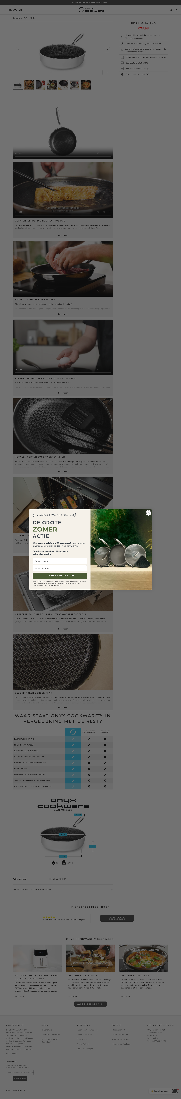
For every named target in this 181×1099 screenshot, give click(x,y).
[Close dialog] (148, 512)
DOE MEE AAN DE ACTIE (60, 575)
